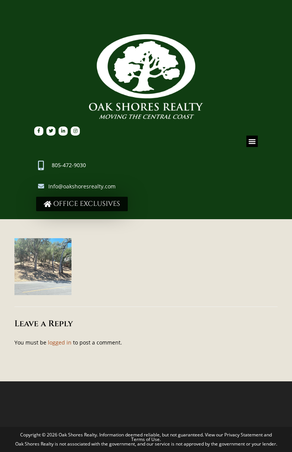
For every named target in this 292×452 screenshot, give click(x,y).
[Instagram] (75, 131)
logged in (59, 342)
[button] (252, 141)
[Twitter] (51, 131)
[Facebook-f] (38, 131)
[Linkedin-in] (63, 131)
